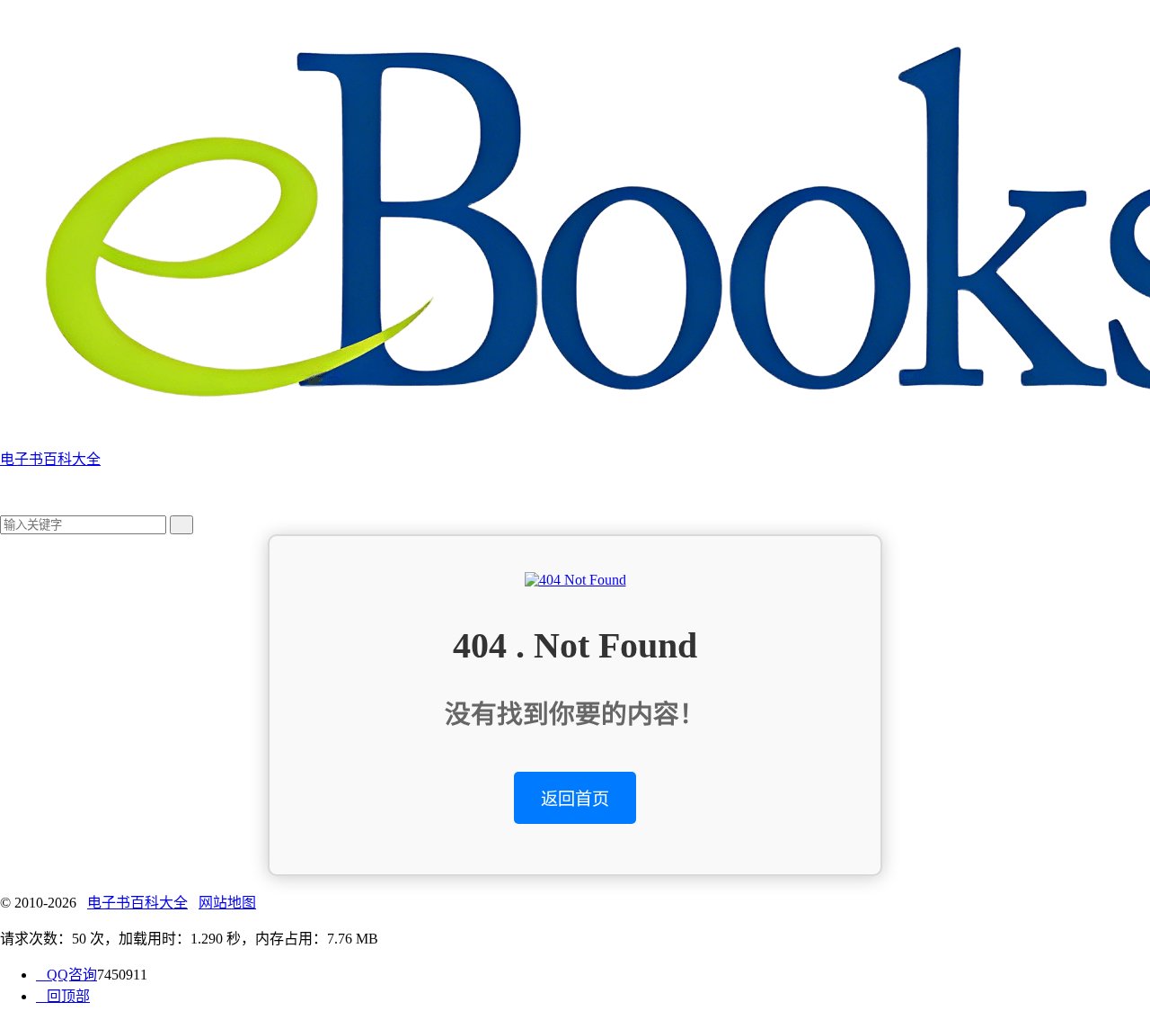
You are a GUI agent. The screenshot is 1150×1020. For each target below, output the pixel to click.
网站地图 (227, 902)
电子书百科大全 (137, 902)
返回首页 (575, 799)
